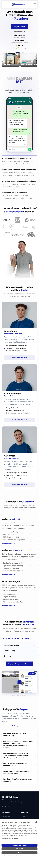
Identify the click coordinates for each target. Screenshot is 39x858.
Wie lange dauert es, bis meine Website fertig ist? (14, 734)
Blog (23, 816)
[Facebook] (5, 806)
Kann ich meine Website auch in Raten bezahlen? (17, 780)
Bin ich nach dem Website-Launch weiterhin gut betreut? (16, 772)
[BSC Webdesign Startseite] (18, 4)
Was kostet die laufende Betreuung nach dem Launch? (16, 765)
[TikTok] (11, 806)
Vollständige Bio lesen (19, 357)
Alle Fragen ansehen (19, 726)
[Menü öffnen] (34, 4)
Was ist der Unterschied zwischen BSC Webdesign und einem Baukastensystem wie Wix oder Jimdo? (18, 744)
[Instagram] (2, 806)
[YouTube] (8, 806)
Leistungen (6, 816)
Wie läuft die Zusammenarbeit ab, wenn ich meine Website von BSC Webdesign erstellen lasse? (16, 755)
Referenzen (18, 31)
